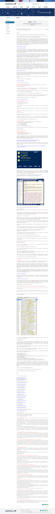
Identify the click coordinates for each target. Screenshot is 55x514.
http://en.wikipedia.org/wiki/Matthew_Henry (21, 273)
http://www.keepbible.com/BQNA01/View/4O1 (21, 392)
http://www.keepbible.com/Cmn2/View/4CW (21, 405)
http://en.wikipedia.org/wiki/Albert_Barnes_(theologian (22, 278)
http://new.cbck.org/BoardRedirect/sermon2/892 (21, 378)
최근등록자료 (8, 20)
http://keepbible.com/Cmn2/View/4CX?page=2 (21, 410)
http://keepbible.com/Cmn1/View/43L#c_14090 (21, 400)
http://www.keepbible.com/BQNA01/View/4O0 (21, 387)
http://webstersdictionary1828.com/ (20, 80)
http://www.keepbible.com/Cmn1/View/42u (21, 397)
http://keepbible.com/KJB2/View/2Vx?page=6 (21, 46)
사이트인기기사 (8, 31)
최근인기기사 (8, 33)
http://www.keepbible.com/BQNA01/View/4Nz (21, 382)
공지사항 (7, 22)
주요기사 (7, 29)
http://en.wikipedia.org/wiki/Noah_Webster (21, 70)
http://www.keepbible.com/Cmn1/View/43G (21, 402)
